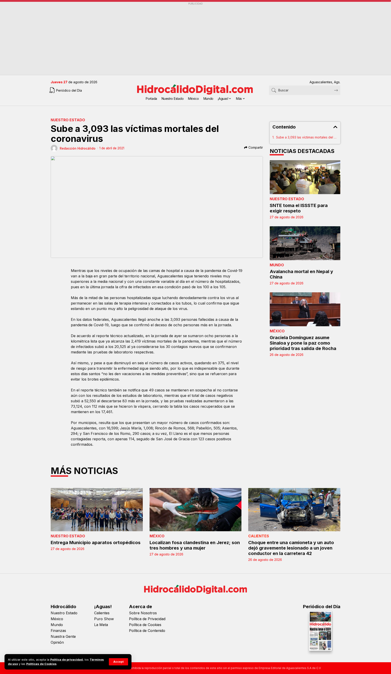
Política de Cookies (145, 624)
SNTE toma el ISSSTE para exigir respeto (299, 208)
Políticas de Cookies (41, 664)
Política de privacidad (66, 659)
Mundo (277, 265)
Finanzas (58, 630)
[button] (118, 661)
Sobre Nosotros (143, 613)
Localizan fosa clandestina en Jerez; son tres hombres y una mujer (195, 545)
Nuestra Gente (63, 636)
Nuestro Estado (68, 120)
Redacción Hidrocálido (77, 148)
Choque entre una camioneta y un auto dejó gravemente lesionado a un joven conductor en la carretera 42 (291, 548)
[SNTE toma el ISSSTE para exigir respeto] (305, 177)
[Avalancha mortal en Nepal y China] (305, 243)
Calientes (258, 536)
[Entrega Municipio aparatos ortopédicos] (97, 509)
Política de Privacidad (147, 619)
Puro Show (104, 619)
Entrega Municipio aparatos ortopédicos (96, 542)
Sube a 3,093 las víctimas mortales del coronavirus (307, 137)
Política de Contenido (147, 630)
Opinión (57, 642)
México (277, 331)
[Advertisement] (186, 38)
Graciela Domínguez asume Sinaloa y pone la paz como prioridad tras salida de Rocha (303, 343)
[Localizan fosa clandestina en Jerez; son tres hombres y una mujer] (196, 509)
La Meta (101, 624)
